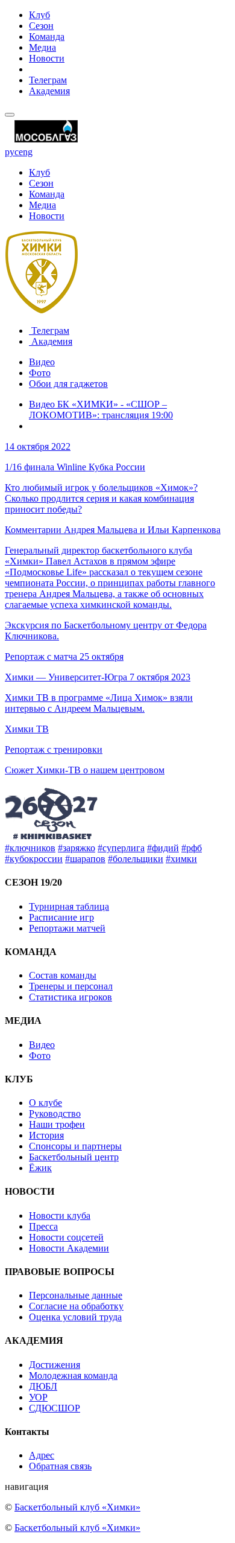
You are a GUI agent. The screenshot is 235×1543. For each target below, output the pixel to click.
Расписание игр (61, 917)
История (46, 1135)
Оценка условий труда (75, 1317)
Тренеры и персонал (71, 986)
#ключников (30, 848)
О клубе (45, 1102)
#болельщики (135, 859)
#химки (181, 859)
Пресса (43, 1226)
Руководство (55, 1113)
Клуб (39, 15)
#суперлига (121, 848)
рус (12, 152)
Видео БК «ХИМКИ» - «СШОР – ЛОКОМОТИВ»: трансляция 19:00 (101, 409)
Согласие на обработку (76, 1306)
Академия (49, 91)
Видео (42, 362)
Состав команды (62, 975)
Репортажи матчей (67, 928)
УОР (38, 1397)
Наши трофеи (57, 1124)
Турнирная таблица (69, 906)
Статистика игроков (70, 997)
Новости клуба (59, 1215)
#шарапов (85, 859)
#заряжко (76, 848)
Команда (46, 36)
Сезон (41, 26)
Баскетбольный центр (74, 1157)
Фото (40, 373)
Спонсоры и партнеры (75, 1146)
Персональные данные (75, 1295)
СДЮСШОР (54, 1408)
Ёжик (40, 1168)
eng (26, 152)
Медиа (42, 47)
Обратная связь (60, 1466)
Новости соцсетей (66, 1237)
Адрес (41, 1455)
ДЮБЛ (43, 1386)
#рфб (191, 848)
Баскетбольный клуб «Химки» (77, 1507)
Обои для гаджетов (68, 384)
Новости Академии (69, 1248)
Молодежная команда (73, 1375)
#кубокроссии (34, 859)
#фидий (163, 848)
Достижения (54, 1364)
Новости (46, 58)
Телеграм (48, 80)
